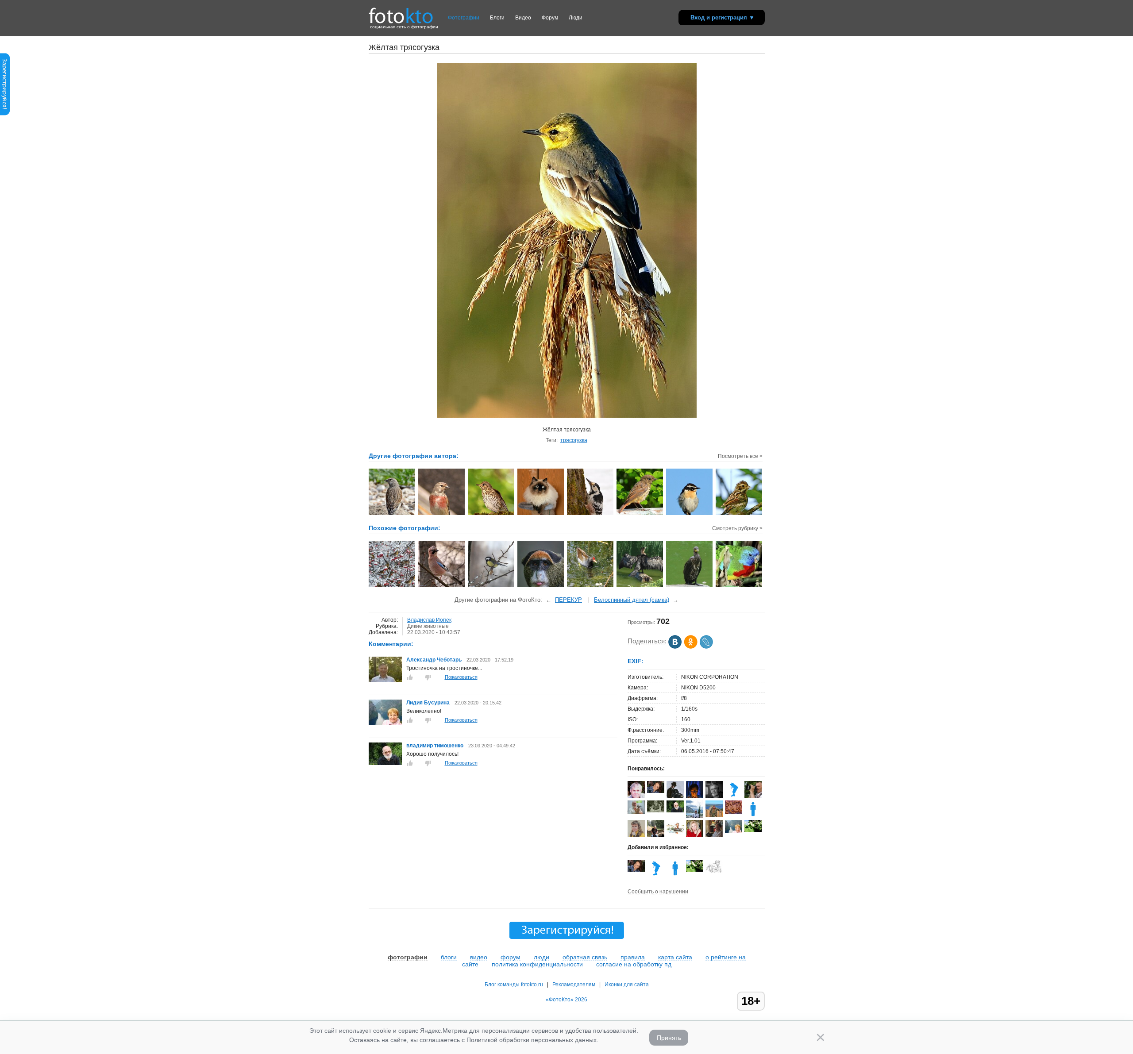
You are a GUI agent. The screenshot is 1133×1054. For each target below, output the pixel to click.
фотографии (408, 957)
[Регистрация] (5, 114)
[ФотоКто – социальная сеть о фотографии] (401, 12)
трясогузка (573, 440)
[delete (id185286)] (753, 816)
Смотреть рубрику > (737, 528)
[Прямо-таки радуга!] (739, 586)
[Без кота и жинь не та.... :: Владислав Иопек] (541, 514)
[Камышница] (590, 586)
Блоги (497, 18)
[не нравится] (428, 677)
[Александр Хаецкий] (714, 815)
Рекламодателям (573, 984)
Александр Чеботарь (434, 660)
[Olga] (655, 791)
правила (632, 957)
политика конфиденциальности (537, 964)
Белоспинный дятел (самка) (631, 599)
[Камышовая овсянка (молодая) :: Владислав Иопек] (739, 514)
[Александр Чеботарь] (385, 680)
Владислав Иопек (429, 620)
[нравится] (409, 677)
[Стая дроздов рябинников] (392, 586)
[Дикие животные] (541, 586)
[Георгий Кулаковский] (753, 796)
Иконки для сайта (627, 984)
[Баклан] (640, 586)
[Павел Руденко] (636, 812)
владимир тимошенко (435, 745)
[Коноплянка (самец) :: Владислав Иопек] (442, 514)
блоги (449, 957)
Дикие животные (428, 626)
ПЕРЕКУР (568, 599)
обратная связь (585, 957)
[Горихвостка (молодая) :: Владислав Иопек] (640, 514)
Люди (575, 18)
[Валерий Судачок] (675, 834)
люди (541, 957)
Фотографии (463, 18)
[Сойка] (442, 586)
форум (510, 957)
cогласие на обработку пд (633, 964)
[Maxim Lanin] (733, 812)
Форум (550, 18)
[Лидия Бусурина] (385, 723)
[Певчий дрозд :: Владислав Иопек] (491, 514)
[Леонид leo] (733, 796)
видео (478, 957)
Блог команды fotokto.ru (514, 984)
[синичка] (491, 586)
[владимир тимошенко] (385, 763)
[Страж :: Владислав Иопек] (689, 514)
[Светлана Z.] (753, 830)
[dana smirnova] (714, 871)
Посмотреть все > (740, 456)
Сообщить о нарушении (658, 892)
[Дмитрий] (655, 811)
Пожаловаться (461, 677)
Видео (523, 18)
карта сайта (675, 957)
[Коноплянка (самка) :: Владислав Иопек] (392, 514)
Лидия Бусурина (428, 703)
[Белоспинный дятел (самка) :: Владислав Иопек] (590, 514)
